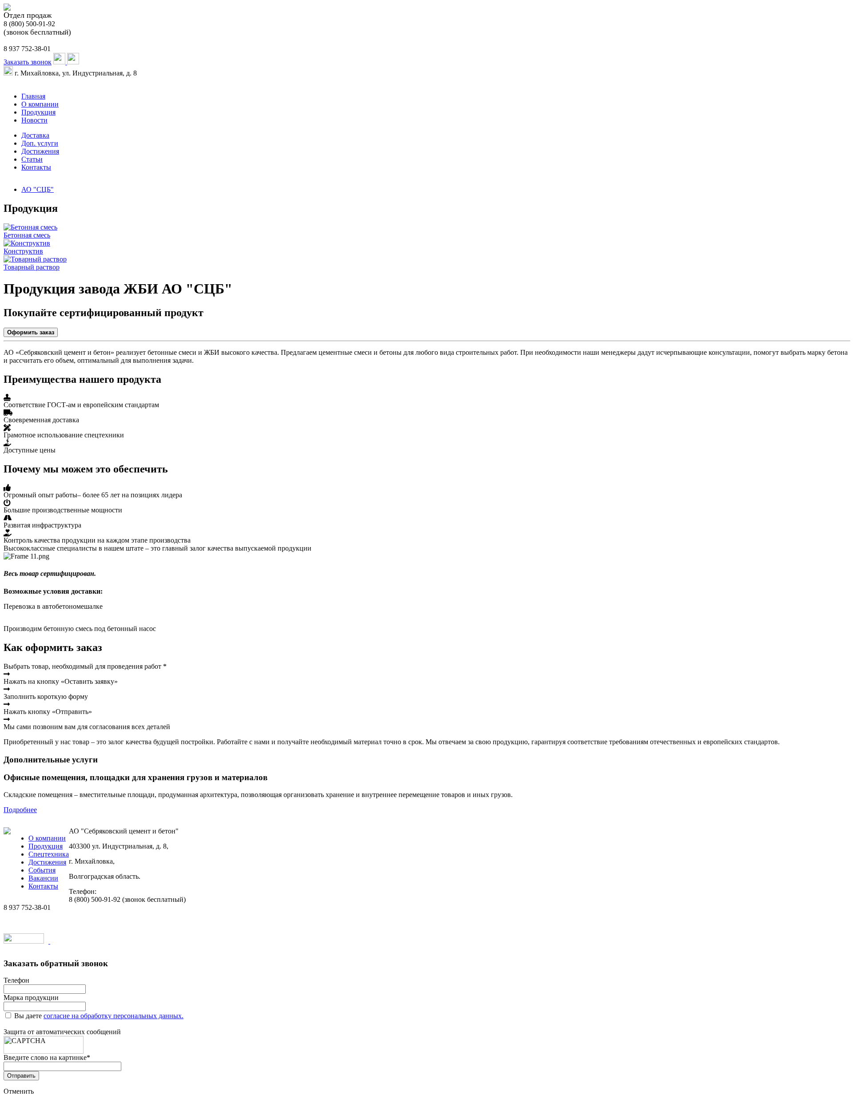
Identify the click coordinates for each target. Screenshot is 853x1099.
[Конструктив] (27, 243)
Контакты (36, 167)
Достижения (40, 151)
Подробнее (20, 809)
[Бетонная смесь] (30, 227)
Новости (34, 120)
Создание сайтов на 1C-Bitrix (94, 941)
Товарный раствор (32, 267)
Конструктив (23, 251)
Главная (33, 96)
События (42, 870)
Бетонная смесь (27, 235)
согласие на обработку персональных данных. (113, 1016)
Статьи (32, 159)
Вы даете (98, 1016)
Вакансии (43, 878)
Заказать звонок (28, 62)
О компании (40, 104)
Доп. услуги (39, 143)
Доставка (35, 135)
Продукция (38, 112)
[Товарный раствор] (35, 259)
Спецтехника (48, 854)
